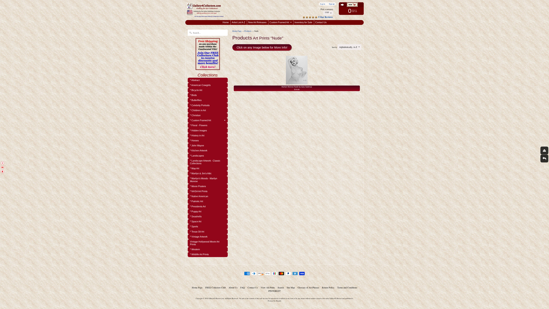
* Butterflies (196, 100)
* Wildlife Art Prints (199, 254)
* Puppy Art (195, 211)
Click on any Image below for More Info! (262, 47)
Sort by (334, 47)
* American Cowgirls (200, 85)
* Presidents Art (198, 206)
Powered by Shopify (274, 301)
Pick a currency (327, 9)
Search (281, 287)
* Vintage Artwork (198, 236)
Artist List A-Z (238, 22)
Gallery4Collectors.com (216, 298)
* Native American (199, 196)
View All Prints (268, 287)
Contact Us (321, 22)
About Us (233, 287)
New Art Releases (257, 22)
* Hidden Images (198, 130)
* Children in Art (198, 110)
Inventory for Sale (303, 22)
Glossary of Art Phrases (308, 287)
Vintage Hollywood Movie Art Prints (204, 243)
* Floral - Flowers (198, 125)
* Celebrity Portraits (200, 105)
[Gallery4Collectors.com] (205, 10)
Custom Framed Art (279, 22)
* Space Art (195, 221)
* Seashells (196, 216)
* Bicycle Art (196, 90)
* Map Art (194, 168)
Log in (322, 4)
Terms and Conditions (347, 287)
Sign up (331, 4)
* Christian (195, 115)
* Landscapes (197, 155)
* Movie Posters (198, 186)
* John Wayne (197, 145)
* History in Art (197, 135)
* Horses (194, 140)
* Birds (193, 95)
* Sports (194, 226)
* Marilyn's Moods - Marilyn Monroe (203, 179)
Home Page (236, 31)
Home (226, 22)
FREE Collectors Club (215, 287)
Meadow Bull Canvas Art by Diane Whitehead (35, 297)
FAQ (242, 287)
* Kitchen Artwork (198, 150)
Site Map (291, 287)
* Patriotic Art (196, 201)
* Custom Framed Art (200, 120)
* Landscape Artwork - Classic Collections (205, 162)
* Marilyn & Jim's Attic (201, 173)
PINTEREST (274, 290)
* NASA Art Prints (198, 191)
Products (247, 31)
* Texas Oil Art (197, 231)
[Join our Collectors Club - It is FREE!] (208, 68)
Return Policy (328, 287)
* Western (195, 249)
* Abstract (195, 80)
